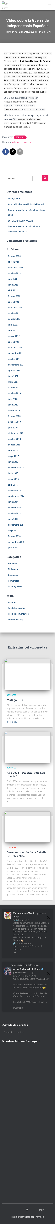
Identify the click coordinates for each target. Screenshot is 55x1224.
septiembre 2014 (16, 496)
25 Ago (16, 917)
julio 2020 (12, 399)
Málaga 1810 (14, 198)
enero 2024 (13, 262)
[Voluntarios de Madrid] (6, 5)
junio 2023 (13, 285)
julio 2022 (12, 325)
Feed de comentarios (18, 614)
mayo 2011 (13, 530)
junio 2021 (13, 376)
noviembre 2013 (16, 507)
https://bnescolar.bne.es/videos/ (19, 105)
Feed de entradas (16, 608)
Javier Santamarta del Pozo (26, 969)
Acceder (12, 602)
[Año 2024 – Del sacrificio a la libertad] (27, 747)
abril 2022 (13, 330)
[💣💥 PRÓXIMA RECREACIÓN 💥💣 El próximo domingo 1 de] (27, 1143)
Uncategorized (15, 586)
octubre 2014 (14, 490)
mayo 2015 (13, 479)
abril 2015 (13, 485)
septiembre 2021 (16, 365)
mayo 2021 (13, 382)
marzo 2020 (14, 410)
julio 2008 (12, 547)
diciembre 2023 (15, 267)
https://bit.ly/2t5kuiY (28, 98)
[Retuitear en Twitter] (12, 965)
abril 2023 (13, 290)
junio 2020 (13, 405)
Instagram (16, 1210)
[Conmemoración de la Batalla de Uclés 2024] (27, 826)
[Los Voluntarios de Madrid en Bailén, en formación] (27, 1177)
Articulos (20, 137)
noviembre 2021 (16, 353)
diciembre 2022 (15, 307)
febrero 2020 (14, 416)
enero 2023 (13, 302)
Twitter (21, 1210)
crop (41, 1210)
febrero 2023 (14, 296)
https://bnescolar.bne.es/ (33, 109)
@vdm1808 (41, 913)
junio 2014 (13, 502)
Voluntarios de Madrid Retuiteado (26, 965)
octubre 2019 (14, 422)
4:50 (13, 119)
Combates (13, 575)
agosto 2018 (14, 445)
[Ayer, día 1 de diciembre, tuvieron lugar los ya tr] (27, 1083)
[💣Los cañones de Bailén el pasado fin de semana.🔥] (27, 1190)
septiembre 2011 (16, 525)
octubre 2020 (14, 393)
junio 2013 (13, 519)
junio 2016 (13, 462)
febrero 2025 (14, 256)
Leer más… (12, 722)
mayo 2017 (13, 456)
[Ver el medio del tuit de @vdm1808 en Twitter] (15, 952)
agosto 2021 (14, 370)
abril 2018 (13, 450)
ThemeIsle (39, 1217)
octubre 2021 (14, 359)
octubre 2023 (14, 273)
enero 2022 (13, 342)
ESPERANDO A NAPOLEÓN (20, 221)
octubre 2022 (14, 313)
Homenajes (13, 581)
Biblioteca (13, 569)
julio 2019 (12, 428)
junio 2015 (13, 473)
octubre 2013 (14, 513)
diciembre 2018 (15, 433)
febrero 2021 (14, 387)
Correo (27, 1209)
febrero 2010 (14, 536)
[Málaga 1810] (27, 674)
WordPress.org (15, 619)
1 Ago (31, 973)
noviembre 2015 (16, 467)
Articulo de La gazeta (21, 142)
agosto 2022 (14, 319)
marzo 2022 (14, 336)
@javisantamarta (19, 973)
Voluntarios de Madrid (24, 913)
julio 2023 (12, 279)
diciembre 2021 (15, 347)
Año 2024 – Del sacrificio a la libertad (26, 204)
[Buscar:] (24, 180)
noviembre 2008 (16, 542)
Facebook (11, 1210)
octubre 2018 (14, 439)
